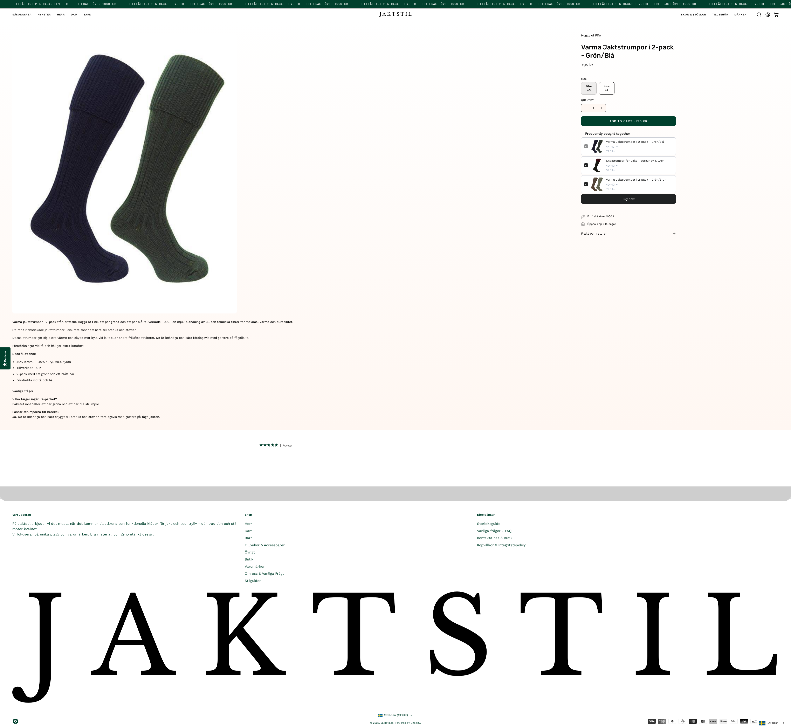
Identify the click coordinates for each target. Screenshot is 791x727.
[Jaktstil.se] (395, 14)
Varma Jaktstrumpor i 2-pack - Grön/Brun (636, 179)
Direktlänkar (486, 515)
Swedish (773, 722)
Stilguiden (253, 581)
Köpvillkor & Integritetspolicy (501, 545)
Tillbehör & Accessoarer (265, 545)
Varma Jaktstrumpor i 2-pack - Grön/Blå (635, 141)
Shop (248, 515)
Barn (249, 538)
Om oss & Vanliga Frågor (265, 573)
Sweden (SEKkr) (396, 715)
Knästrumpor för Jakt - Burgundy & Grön (635, 160)
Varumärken (255, 566)
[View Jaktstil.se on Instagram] (14, 721)
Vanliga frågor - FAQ (494, 531)
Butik (249, 559)
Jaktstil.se (387, 722)
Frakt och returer (594, 233)
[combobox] (772, 723)
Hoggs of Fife (591, 35)
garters (223, 338)
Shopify (415, 722)
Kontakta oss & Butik (495, 538)
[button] (87, 14)
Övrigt (250, 552)
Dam (249, 531)
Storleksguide (488, 523)
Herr (248, 523)
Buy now (629, 199)
